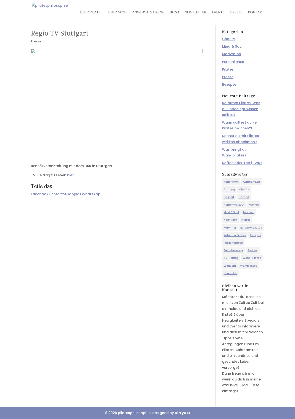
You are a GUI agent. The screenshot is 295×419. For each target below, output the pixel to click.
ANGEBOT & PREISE (148, 13)
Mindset (248, 212)
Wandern (230, 266)
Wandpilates (248, 266)
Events (218, 13)
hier (70, 175)
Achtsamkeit (251, 182)
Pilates (228, 69)
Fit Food (244, 197)
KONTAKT (256, 13)
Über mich (230, 273)
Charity (228, 38)
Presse (36, 41)
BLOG (174, 13)
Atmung (229, 189)
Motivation (231, 54)
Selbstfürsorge (233, 250)
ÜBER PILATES (91, 13)
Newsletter (195, 13)
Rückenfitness (233, 243)
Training (253, 250)
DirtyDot (182, 412)
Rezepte (229, 84)
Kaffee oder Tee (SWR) (242, 162)
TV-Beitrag (231, 258)
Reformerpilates (251, 227)
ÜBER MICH (117, 13)
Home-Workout (234, 204)
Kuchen (254, 204)
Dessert (229, 197)
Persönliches (233, 61)
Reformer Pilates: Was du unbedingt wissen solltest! (241, 108)
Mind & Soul (232, 46)
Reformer (230, 227)
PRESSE (236, 13)
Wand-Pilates (252, 258)
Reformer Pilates (235, 235)
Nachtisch (230, 220)
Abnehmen (231, 182)
